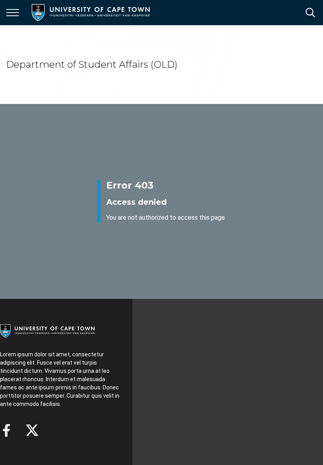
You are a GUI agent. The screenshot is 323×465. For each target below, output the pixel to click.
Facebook (6, 430)
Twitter (32, 430)
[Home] (47, 330)
